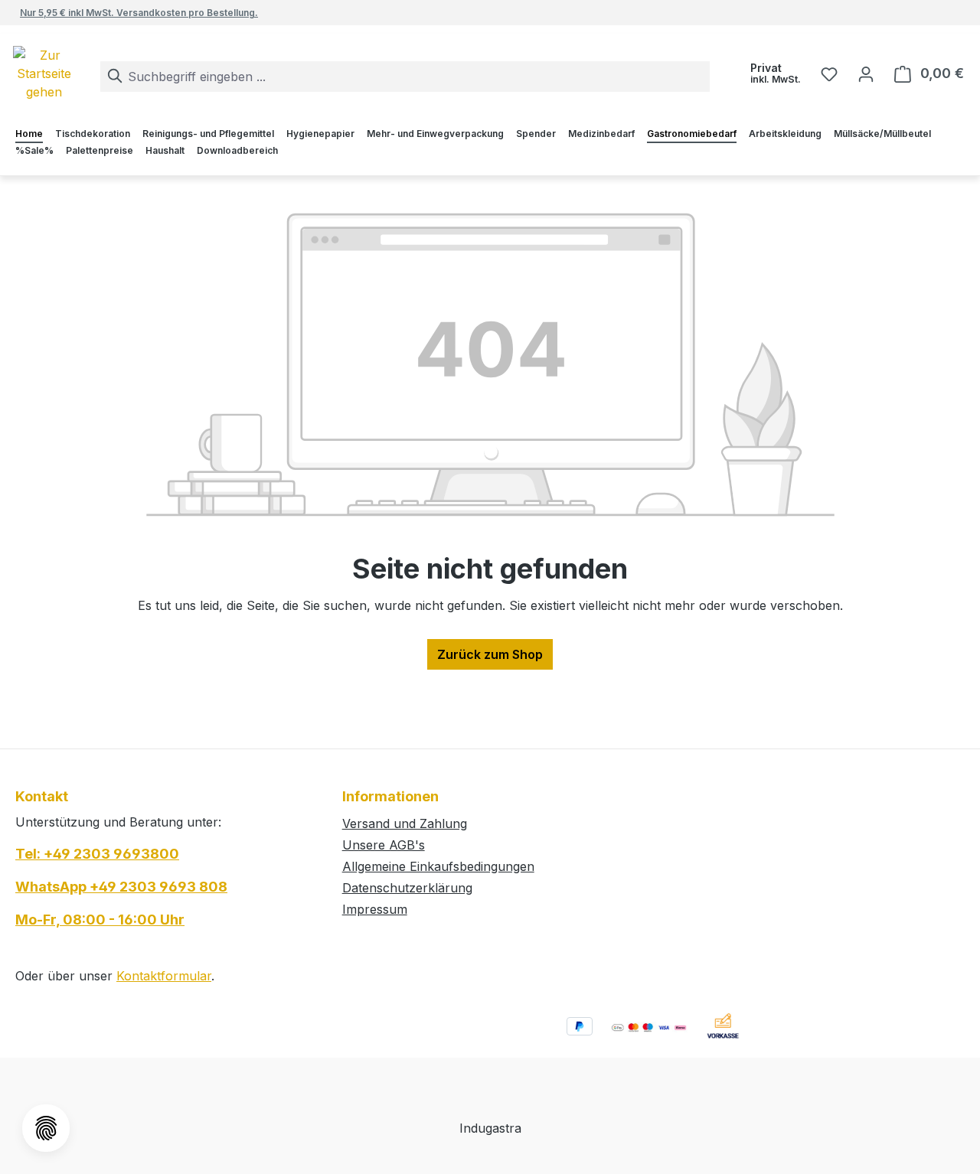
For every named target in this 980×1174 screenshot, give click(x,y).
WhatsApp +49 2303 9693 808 (121, 887)
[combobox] (405, 76)
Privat (775, 73)
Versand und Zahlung (404, 823)
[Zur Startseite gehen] (70, 73)
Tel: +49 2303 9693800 (97, 854)
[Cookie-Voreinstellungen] (46, 1128)
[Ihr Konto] (866, 73)
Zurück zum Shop (490, 654)
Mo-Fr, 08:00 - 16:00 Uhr (100, 919)
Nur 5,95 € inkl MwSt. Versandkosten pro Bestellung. (139, 12)
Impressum (374, 909)
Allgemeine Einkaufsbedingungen (438, 866)
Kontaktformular (163, 975)
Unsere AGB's (383, 845)
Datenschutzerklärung (407, 887)
